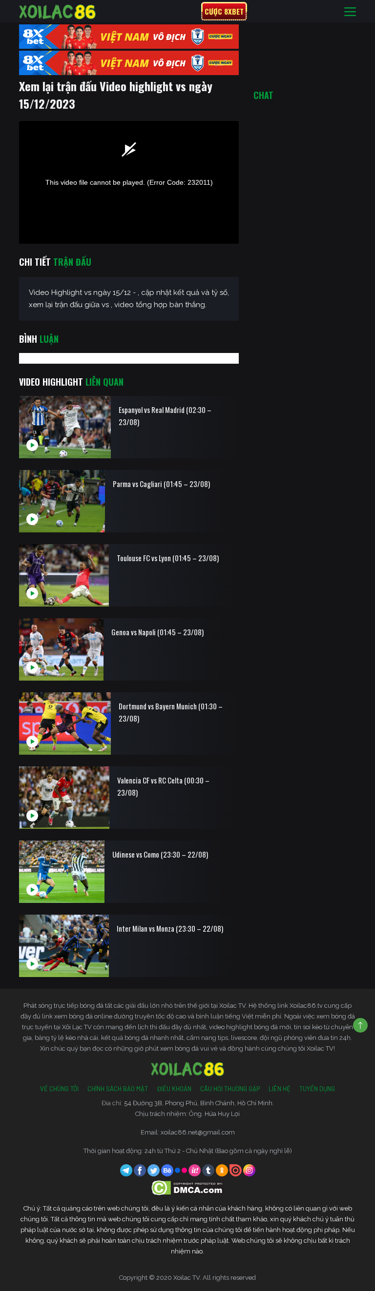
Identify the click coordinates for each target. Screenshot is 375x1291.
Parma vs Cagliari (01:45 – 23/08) (161, 483)
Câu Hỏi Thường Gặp (230, 1089)
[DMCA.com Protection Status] (187, 1187)
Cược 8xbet (224, 11)
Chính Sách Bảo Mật (117, 1089)
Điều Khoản (174, 1089)
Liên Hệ (280, 1089)
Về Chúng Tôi (59, 1089)
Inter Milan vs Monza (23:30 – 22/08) (170, 928)
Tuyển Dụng (317, 1089)
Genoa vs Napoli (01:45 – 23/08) (157, 631)
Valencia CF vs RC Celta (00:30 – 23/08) (163, 786)
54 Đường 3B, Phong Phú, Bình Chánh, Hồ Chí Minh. (199, 1103)
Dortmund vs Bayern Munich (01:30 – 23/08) (171, 712)
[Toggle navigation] (350, 11)
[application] (129, 182)
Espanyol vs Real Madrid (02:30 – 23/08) (165, 415)
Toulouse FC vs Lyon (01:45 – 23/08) (168, 557)
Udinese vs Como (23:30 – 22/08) (160, 854)
